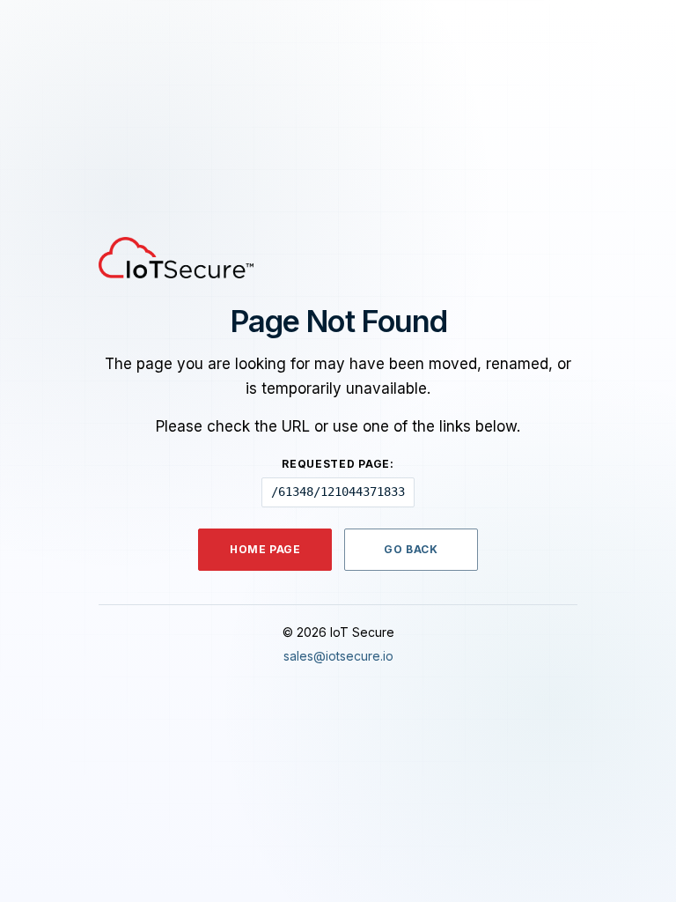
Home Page (265, 549)
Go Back (410, 549)
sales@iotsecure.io (338, 655)
